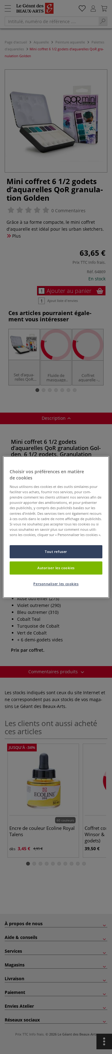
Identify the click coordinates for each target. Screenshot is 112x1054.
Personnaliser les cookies (55, 583)
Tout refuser (56, 551)
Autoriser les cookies (56, 567)
